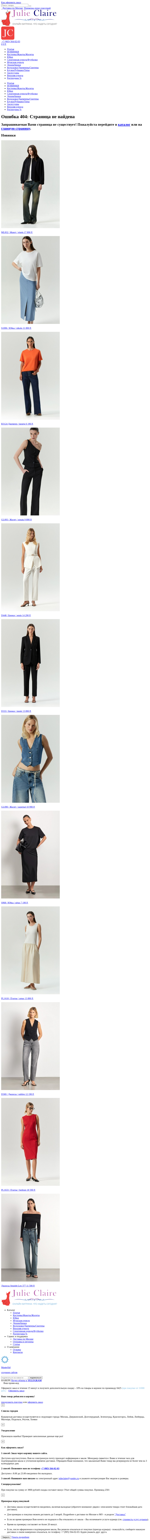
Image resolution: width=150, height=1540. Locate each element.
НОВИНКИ (13, 52)
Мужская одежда (15, 62)
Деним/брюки (14, 65)
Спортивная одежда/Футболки (22, 59)
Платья (10, 49)
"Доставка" (120, 1514)
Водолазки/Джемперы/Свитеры (23, 67)
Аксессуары (13, 73)
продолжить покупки (12, 1402)
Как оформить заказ (11, 2)
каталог (124, 124)
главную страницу (15, 128)
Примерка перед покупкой (37, 8)
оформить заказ (35, 1402)
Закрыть (6, 1537)
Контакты (18, 1352)
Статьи (16, 1344)
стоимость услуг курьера (135, 1519)
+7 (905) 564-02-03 (10, 41)
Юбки (10, 57)
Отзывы (17, 1349)
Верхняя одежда (15, 75)
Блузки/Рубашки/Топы (18, 70)
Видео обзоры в (26, 1380)
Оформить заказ (16, 1390)
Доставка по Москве (12, 8)
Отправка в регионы (23, 1341)
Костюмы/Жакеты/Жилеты (20, 54)
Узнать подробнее (20, 1537)
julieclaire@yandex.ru (69, 1478)
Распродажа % (14, 78)
